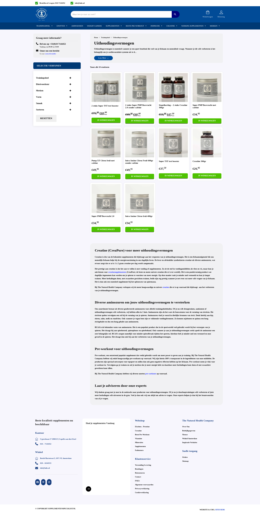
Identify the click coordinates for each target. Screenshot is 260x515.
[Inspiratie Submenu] (161, 26)
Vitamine (138, 438)
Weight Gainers (94, 26)
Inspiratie (155, 26)
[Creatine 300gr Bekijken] (207, 143)
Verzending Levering (143, 465)
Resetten (46, 118)
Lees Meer (102, 58)
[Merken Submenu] (219, 26)
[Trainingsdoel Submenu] (52, 26)
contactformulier (50, 54)
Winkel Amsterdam (189, 438)
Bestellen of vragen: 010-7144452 (52, 3)
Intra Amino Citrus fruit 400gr (139, 216)
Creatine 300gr (199, 161)
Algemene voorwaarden (144, 485)
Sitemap (185, 461)
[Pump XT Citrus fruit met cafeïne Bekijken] (106, 143)
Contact (138, 477)
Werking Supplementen (192, 26)
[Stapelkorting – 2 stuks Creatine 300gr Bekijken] (173, 87)
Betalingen (139, 469)
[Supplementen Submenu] (121, 26)
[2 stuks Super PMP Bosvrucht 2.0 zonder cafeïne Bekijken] (139, 87)
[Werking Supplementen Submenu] (205, 26)
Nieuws (185, 435)
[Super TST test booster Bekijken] (173, 143)
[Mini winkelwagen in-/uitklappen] (207, 12)
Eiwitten (61, 26)
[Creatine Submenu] (176, 26)
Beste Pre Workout (135, 26)
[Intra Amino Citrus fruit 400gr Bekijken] (139, 198)
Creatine (170, 26)
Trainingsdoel (43, 26)
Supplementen (112, 26)
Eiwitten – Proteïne (142, 427)
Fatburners (139, 450)
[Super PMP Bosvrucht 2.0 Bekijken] (106, 198)
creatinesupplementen (117, 272)
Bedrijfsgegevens (188, 431)
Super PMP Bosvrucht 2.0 (103, 216)
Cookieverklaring (142, 492)
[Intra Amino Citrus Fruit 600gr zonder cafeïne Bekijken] (139, 143)
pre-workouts (150, 374)
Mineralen (139, 442)
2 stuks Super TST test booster (105, 106)
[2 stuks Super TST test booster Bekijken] (106, 87)
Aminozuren (77, 26)
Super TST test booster (169, 161)
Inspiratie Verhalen (189, 442)
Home (96, 37)
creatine (165, 287)
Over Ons (186, 427)
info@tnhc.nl (80, 3)
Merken (213, 26)
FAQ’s (137, 481)
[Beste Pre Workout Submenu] (146, 26)
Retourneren (140, 473)
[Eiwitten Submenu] (66, 26)
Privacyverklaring (142, 489)
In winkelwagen (106, 120)
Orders (185, 457)
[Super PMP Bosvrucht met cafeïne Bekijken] (207, 87)
